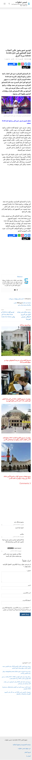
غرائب (21, 305)
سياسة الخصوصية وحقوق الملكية (22, 744)
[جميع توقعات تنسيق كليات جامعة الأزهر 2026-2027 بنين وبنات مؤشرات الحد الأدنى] (16, 457)
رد (1, 524)
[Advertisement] (16, 29)
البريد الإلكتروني (27, 593)
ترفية (25, 305)
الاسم (29, 585)
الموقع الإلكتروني (27, 600)
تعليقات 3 (6, 59)
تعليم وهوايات (17, 299)
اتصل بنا (28, 756)
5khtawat (27, 59)
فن (19, 305)
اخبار (12, 59)
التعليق (29, 570)
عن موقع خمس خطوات (24, 748)
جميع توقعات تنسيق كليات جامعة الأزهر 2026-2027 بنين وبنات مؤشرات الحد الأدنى (17, 477)
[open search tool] (9, 3)
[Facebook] (17, 290)
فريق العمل (27, 752)
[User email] (15, 290)
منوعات (11, 299)
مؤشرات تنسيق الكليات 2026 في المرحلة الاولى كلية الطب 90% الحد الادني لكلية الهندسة (16, 400)
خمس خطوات (21, 2)
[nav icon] (4, 3)
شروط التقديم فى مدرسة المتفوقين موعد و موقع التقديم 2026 (17, 361)
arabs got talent (27, 303)
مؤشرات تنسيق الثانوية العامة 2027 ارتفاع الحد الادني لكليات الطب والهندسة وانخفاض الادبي (17, 439)
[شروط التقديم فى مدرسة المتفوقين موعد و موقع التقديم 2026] (16, 341)
